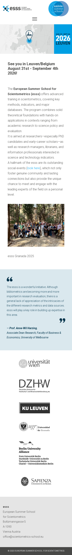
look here (33, 168)
